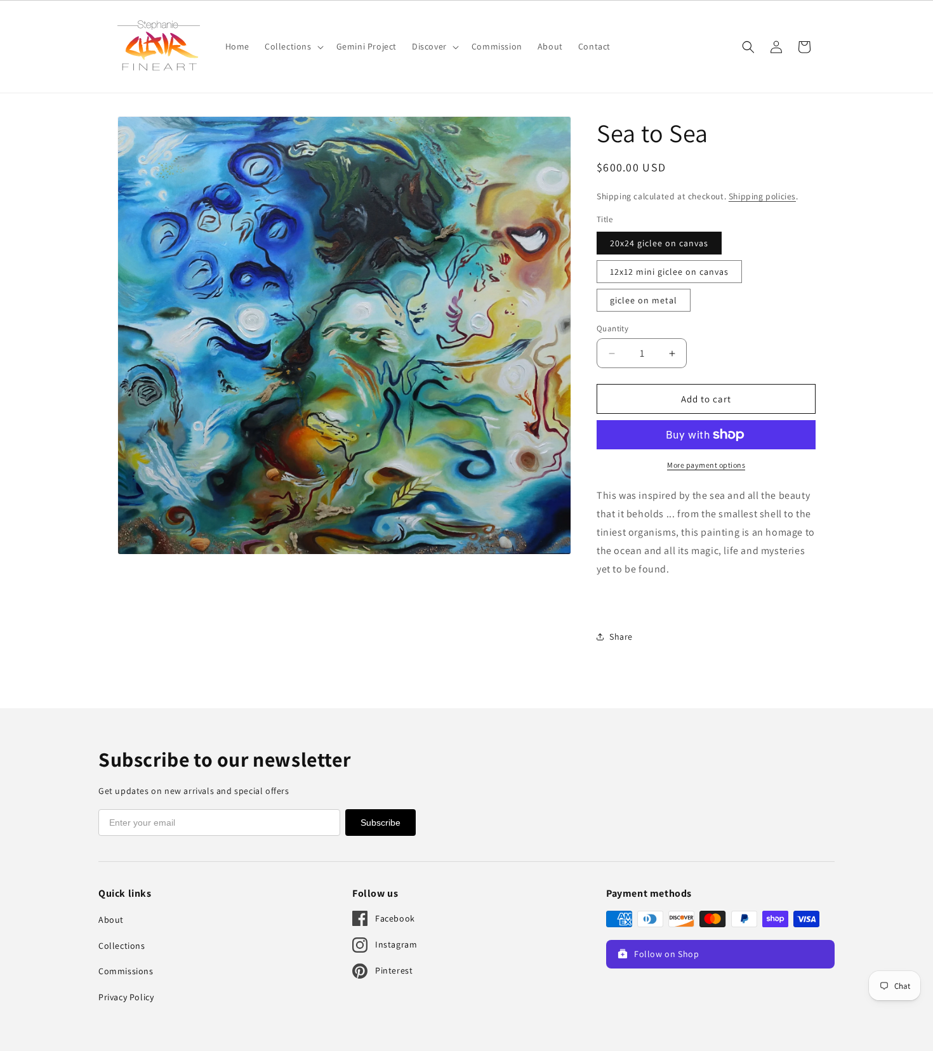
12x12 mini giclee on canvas (669, 271)
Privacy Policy (126, 997)
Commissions (126, 971)
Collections (121, 945)
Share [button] (621, 636)
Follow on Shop (666, 954)
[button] (293, 46)
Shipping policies (762, 196)
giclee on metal (643, 300)
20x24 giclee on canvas (659, 243)
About (111, 919)
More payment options (706, 465)
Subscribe (380, 822)
